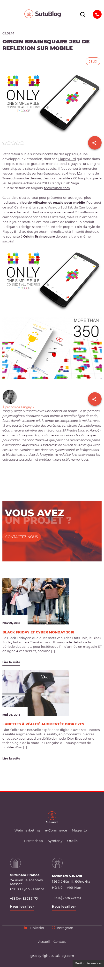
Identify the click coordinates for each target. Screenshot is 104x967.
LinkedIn (37, 928)
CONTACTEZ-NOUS (21, 537)
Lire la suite (11, 662)
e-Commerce (56, 830)
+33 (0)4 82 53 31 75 (24, 898)
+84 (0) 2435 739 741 (66, 897)
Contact (59, 941)
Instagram (65, 928)
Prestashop (33, 841)
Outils (72, 841)
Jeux (93, 61)
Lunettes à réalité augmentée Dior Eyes (43, 724)
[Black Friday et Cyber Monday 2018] (35, 601)
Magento (79, 830)
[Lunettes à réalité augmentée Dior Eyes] (35, 693)
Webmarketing (27, 830)
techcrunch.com (57, 188)
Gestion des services (88, 963)
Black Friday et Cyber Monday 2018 (38, 632)
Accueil (44, 941)
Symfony (55, 841)
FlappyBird (67, 159)
